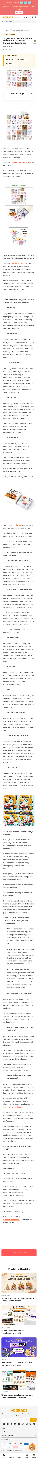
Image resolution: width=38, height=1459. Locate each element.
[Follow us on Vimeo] (30, 1424)
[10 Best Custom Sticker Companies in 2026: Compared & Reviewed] (19, 1380)
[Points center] (36, 17)
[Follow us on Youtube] (11, 1424)
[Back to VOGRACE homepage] (19, 1410)
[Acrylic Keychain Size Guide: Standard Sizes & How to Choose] (19, 1283)
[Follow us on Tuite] (15, 1424)
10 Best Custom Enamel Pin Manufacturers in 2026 (12, 1331)
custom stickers (17, 263)
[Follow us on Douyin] (23, 1424)
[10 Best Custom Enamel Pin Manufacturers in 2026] (19, 1315)
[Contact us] (24, 17)
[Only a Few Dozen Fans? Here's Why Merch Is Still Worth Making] (19, 1347)
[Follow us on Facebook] (8, 1424)
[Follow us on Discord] (34, 1424)
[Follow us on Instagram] (4, 1424)
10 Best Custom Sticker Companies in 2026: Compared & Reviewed (17, 1396)
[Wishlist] (30, 17)
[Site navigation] (2, 22)
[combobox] (20, 21)
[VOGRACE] (7, 17)
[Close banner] (36, 7)
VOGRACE (8, 1450)
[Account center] (33, 17)
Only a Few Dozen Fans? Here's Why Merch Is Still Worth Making (16, 1364)
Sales (5, 34)
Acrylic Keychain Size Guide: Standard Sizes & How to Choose (17, 1299)
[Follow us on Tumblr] (27, 1424)
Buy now (19, 13)
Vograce (12, 34)
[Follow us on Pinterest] (19, 1424)
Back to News (21, 1253)
